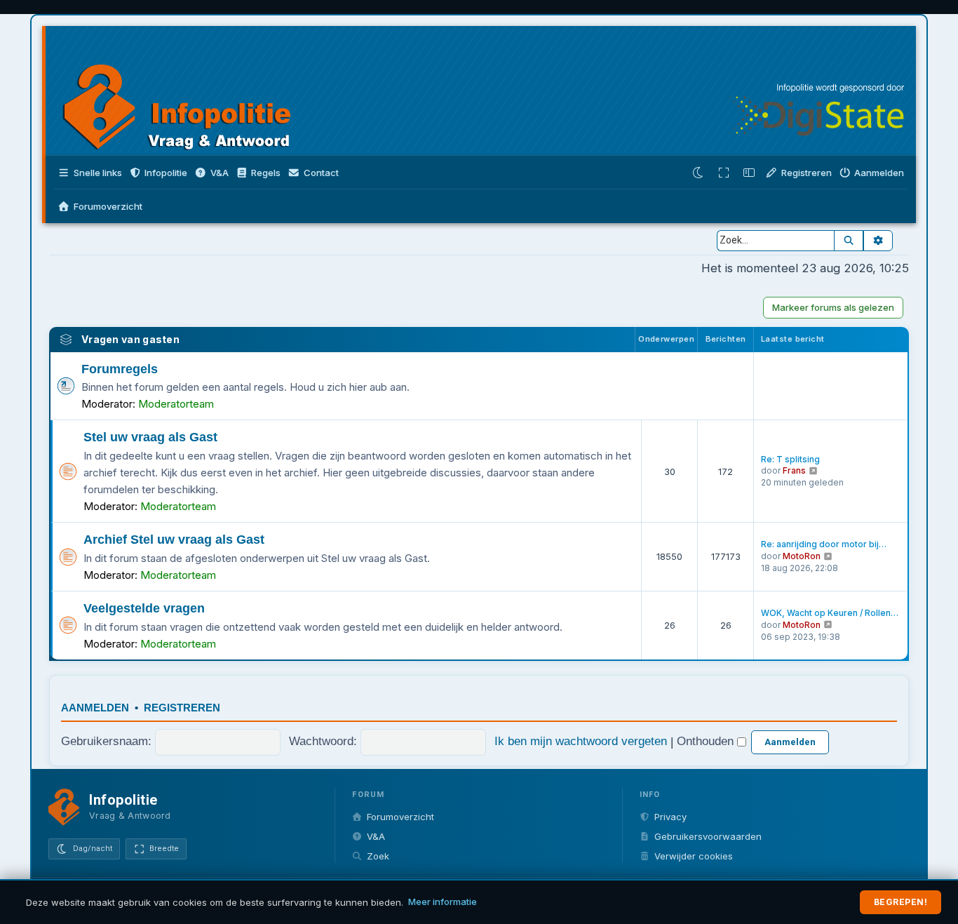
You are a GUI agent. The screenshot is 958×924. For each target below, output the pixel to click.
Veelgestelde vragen (144, 608)
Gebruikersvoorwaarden (708, 836)
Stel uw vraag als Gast (150, 437)
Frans (794, 470)
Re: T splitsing (790, 459)
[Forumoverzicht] (190, 92)
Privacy (670, 816)
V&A (376, 836)
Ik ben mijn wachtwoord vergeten (580, 741)
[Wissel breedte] (723, 172)
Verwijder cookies (693, 856)
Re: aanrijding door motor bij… (823, 544)
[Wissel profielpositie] (749, 172)
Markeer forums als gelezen (833, 307)
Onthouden (707, 741)
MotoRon (802, 556)
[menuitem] (211, 172)
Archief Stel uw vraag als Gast (173, 540)
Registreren (182, 708)
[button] (158, 172)
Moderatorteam (176, 403)
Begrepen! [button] (900, 902)
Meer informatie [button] (442, 901)
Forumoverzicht (400, 816)
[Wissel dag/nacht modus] (698, 172)
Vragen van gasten (130, 339)
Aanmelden (95, 708)
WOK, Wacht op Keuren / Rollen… (829, 613)
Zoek (378, 856)
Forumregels (119, 369)
